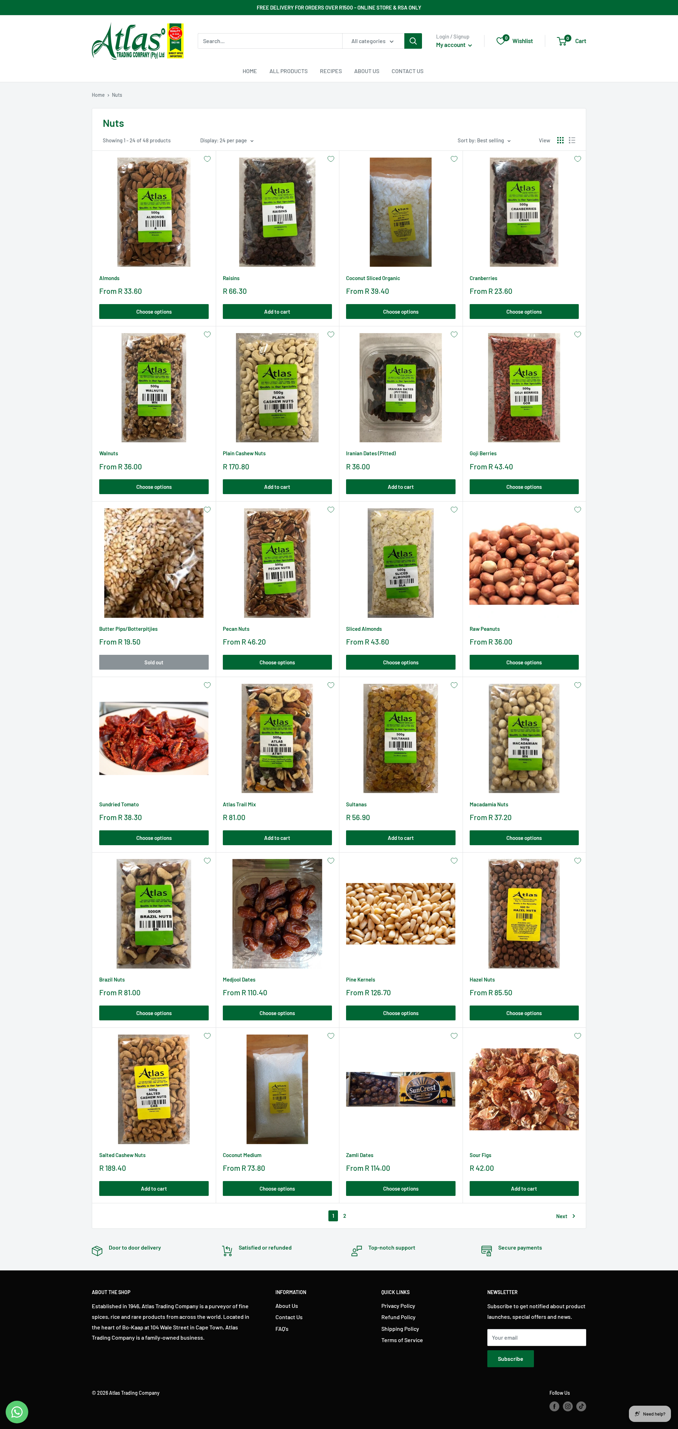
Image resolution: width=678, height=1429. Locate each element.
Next (561, 1216)
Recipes (331, 70)
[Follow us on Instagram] (568, 1406)
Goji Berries (483, 453)
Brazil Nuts (112, 979)
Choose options (154, 311)
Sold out (153, 662)
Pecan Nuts (236, 628)
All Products (288, 70)
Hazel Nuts (482, 979)
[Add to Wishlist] (207, 158)
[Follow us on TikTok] (581, 1406)
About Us (366, 70)
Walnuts (108, 453)
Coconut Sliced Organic (373, 278)
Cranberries (483, 278)
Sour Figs (480, 1155)
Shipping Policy (400, 1328)
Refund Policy (398, 1317)
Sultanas (356, 804)
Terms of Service (402, 1339)
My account (451, 44)
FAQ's (282, 1328)
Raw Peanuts (485, 628)
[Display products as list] (572, 140)
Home (250, 70)
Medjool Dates (239, 979)
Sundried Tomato (119, 804)
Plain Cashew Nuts (244, 453)
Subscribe (510, 1358)
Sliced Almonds (364, 628)
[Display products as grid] (560, 140)
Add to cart (277, 311)
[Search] (413, 41)
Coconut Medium (242, 1155)
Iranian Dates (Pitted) (371, 453)
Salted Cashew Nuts (122, 1155)
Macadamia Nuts (489, 804)
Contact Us (407, 70)
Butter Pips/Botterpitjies (128, 628)
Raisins (231, 278)
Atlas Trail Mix (239, 804)
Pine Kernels (360, 979)
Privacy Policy (398, 1305)
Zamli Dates (359, 1155)
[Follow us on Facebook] (554, 1406)
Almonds (109, 278)
